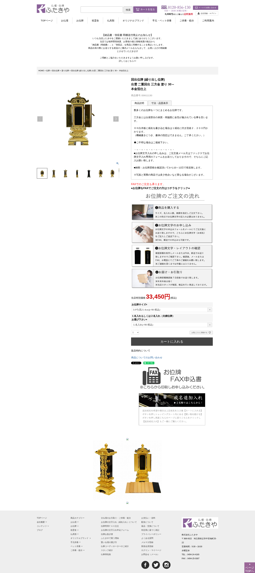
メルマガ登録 (147, 542)
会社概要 (41, 522)
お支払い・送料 (148, 518)
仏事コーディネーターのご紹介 (115, 546)
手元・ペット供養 (161, 20)
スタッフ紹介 (107, 550)
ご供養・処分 (187, 20)
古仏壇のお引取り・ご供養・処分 (116, 518)
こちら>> (131, 61)
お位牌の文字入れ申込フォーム (115, 530)
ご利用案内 (208, 20)
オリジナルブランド (133, 20)
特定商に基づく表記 (150, 530)
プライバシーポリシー (151, 534)
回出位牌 (55, 71)
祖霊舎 (95, 20)
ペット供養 (75, 546)
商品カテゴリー (77, 518)
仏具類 (110, 20)
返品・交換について (150, 526)
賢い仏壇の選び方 (109, 542)
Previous (40, 119)
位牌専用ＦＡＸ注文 (110, 526)
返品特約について (140, 350)
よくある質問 (147, 538)
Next (116, 119)
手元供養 (74, 542)
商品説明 (139, 103)
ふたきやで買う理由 (110, 538)
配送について (147, 522)
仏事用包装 (106, 554)
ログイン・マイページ (151, 550)
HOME (41, 71)
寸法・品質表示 (159, 103)
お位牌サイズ (140, 304)
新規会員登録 (147, 546)
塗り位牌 (65, 71)
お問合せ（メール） (150, 554)
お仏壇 (64, 20)
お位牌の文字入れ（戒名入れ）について (119, 522)
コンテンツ (42, 526)
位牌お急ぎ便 (107, 534)
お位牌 (80, 20)
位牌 (48, 71)
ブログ (40, 530)
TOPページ (47, 20)
